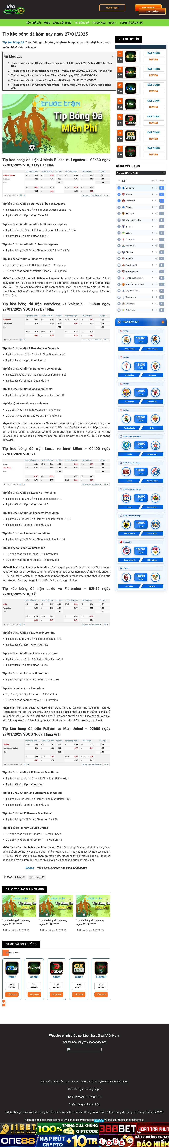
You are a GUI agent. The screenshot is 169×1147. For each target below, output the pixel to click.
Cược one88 (148, 7)
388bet (102, 977)
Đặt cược (153, 53)
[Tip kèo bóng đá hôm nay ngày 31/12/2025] (56, 905)
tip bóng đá (20, 877)
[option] (13, 979)
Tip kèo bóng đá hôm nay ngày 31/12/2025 (53, 922)
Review (153, 59)
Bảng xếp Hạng (62, 22)
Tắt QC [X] (99, 1121)
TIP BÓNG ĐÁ (82, 22)
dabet (35, 977)
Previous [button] (7, 952)
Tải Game (13, 994)
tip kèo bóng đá (37, 877)
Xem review (13, 986)
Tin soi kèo (98, 22)
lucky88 (80, 977)
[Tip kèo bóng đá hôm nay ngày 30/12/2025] (93, 905)
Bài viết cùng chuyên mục (25, 889)
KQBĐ (47, 22)
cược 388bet (152, 11)
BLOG (111, 22)
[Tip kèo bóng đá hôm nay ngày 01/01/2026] (19, 905)
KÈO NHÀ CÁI (33, 22)
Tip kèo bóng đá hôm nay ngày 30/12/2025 (90, 922)
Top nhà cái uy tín (131, 22)
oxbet (57, 977)
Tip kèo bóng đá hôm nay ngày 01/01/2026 (16, 922)
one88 (13, 977)
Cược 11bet (112, 7)
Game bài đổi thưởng (21, 944)
